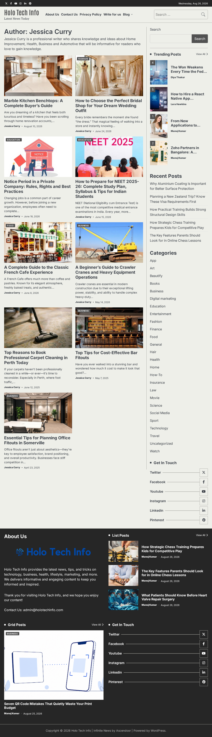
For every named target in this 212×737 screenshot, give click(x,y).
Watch (155, 451)
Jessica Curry (12, 126)
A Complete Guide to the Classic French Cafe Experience (36, 270)
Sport (154, 421)
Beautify (156, 276)
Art (152, 268)
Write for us (112, 14)
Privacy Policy (90, 14)
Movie (154, 398)
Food (10, 225)
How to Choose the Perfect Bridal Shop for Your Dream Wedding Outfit (108, 105)
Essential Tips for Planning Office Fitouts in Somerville (37, 440)
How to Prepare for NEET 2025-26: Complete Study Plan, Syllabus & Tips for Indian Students (107, 189)
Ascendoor (123, 730)
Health (155, 360)
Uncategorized (161, 444)
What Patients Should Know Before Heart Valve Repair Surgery (174, 597)
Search (155, 29)
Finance (156, 329)
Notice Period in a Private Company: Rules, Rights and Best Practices (37, 186)
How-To (156, 375)
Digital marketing (163, 299)
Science (156, 405)
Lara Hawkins (178, 77)
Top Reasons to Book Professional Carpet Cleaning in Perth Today (35, 357)
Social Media (160, 413)
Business (83, 225)
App (153, 261)
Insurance (157, 383)
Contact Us (69, 14)
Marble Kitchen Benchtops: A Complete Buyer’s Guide (33, 103)
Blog (126, 14)
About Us (52, 14)
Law (153, 390)
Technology (159, 428)
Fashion (83, 58)
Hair (153, 352)
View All (200, 54)
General (156, 344)
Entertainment (160, 314)
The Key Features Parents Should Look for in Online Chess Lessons (172, 573)
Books (155, 283)
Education (13, 140)
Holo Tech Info (21, 12)
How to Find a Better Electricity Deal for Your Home (188, 152)
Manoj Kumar (178, 104)
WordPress (158, 730)
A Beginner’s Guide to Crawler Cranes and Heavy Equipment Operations (105, 272)
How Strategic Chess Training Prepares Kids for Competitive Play (173, 549)
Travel (154, 436)
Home (10, 58)
